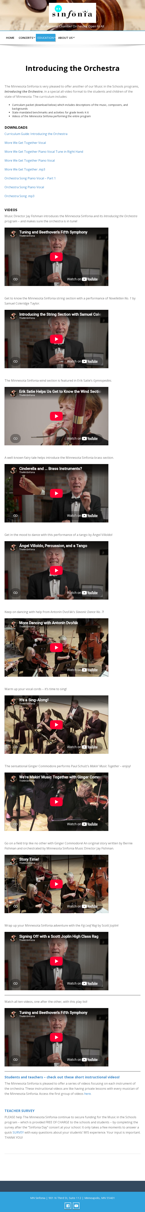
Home (10, 38)
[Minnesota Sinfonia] (72, 12)
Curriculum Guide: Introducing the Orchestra (36, 134)
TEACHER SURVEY (20, 1110)
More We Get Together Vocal (25, 143)
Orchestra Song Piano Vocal (24, 187)
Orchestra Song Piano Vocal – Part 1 (30, 178)
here (87, 1094)
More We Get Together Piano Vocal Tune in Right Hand (44, 152)
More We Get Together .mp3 (25, 169)
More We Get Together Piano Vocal (30, 160)
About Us (65, 38)
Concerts (26, 38)
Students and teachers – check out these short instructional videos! (62, 1077)
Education (45, 38)
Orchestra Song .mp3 (19, 196)
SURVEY (18, 1132)
